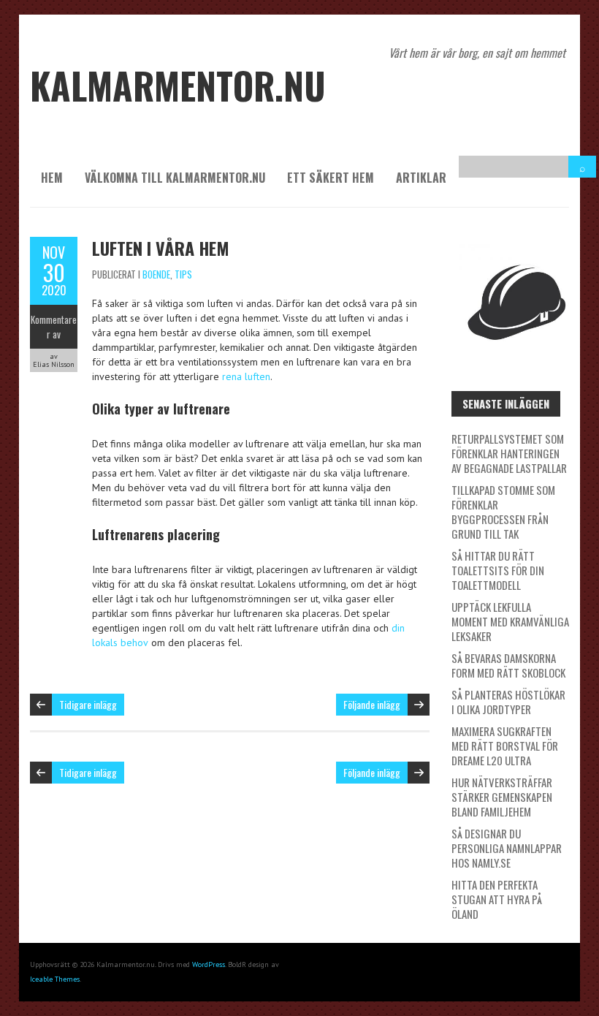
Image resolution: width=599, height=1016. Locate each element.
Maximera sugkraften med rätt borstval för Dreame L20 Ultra (504, 745)
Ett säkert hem (330, 177)
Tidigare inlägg (88, 704)
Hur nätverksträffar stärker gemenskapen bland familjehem (501, 796)
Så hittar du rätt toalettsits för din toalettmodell (497, 570)
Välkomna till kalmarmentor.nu (175, 177)
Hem (52, 177)
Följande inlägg (371, 704)
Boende (156, 274)
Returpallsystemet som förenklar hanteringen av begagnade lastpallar (509, 453)
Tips (183, 274)
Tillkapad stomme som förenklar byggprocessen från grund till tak (503, 512)
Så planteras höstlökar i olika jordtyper (508, 701)
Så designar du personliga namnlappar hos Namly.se (506, 848)
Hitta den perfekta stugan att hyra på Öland (496, 899)
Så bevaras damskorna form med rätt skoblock (508, 665)
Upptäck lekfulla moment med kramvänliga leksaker (510, 621)
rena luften (246, 376)
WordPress (208, 964)
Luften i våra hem (160, 248)
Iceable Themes (55, 979)
